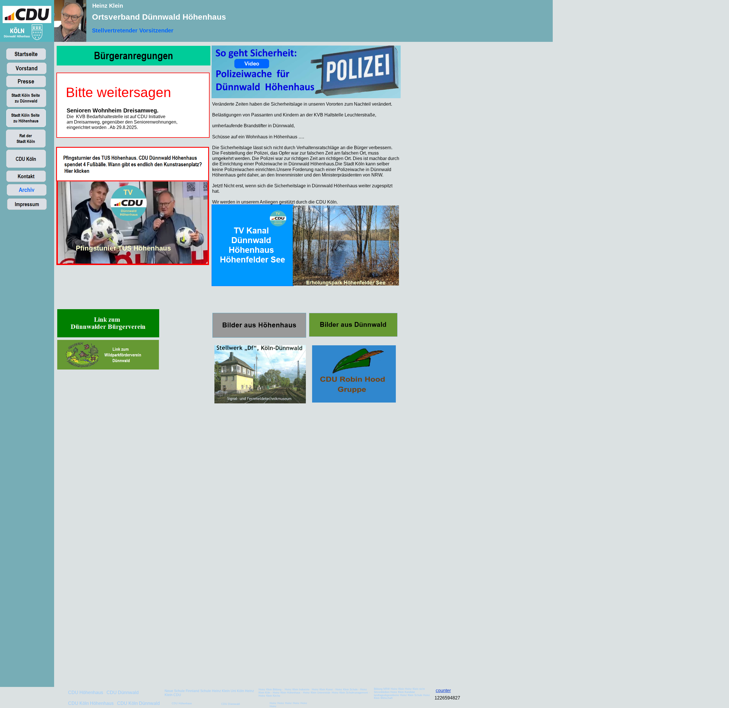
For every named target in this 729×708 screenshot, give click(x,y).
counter (443, 690)
